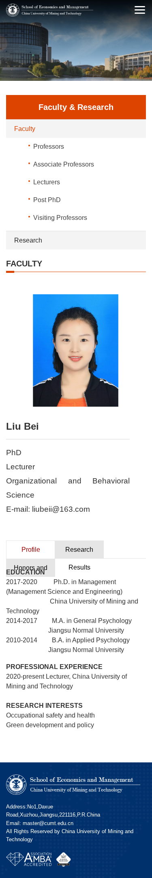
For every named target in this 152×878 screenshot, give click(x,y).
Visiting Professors (60, 217)
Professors (48, 146)
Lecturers (46, 182)
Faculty (24, 128)
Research (28, 240)
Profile (30, 549)
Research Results (79, 552)
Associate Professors (63, 164)
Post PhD (47, 199)
